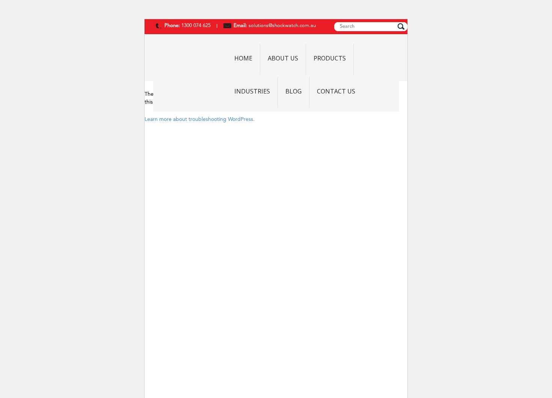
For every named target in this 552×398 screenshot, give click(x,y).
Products (330, 58)
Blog (293, 91)
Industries (252, 91)
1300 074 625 (195, 25)
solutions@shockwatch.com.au (282, 25)
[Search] (401, 26)
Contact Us (336, 91)
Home (243, 58)
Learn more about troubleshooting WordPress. (200, 119)
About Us (283, 58)
